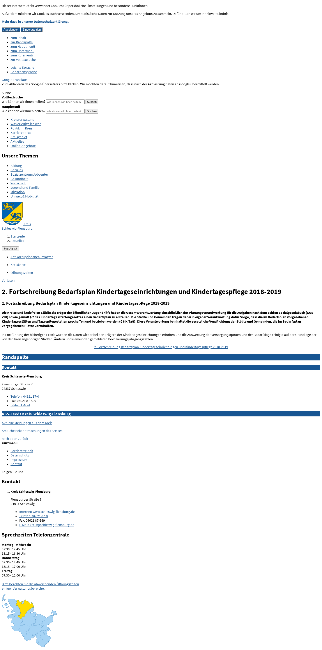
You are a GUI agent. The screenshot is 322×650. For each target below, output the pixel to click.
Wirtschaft (18, 183)
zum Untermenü (22, 51)
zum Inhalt (18, 37)
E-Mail (20, 405)
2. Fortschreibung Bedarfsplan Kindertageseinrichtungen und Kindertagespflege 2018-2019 (161, 347)
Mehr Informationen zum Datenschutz (30, 88)
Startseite (18, 236)
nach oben (9, 438)
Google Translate (14, 79)
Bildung (16, 165)
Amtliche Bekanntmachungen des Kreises (32, 430)
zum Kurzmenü (22, 55)
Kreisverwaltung (22, 119)
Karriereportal (21, 132)
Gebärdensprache (24, 72)
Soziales (17, 170)
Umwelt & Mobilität (24, 196)
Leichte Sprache (22, 67)
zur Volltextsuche (23, 59)
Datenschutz (20, 455)
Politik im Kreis (21, 128)
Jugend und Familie (25, 187)
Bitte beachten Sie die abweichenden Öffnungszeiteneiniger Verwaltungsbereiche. (40, 586)
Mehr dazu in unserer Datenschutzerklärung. (35, 21)
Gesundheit (19, 178)
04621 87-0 (25, 396)
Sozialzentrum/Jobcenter (29, 174)
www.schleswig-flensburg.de (47, 511)
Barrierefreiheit (22, 451)
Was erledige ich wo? (26, 124)
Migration (18, 192)
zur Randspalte (22, 42)
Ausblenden (11, 29)
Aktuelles (17, 141)
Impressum (19, 459)
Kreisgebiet (19, 137)
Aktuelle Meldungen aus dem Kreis (27, 423)
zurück (23, 438)
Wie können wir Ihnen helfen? (23, 101)
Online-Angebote (23, 145)
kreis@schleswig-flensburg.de (46, 524)
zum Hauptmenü (23, 46)
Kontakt (16, 464)
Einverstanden (32, 29)
